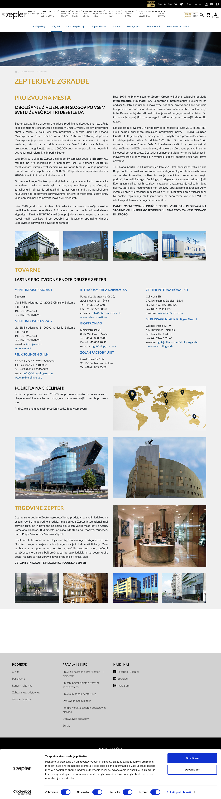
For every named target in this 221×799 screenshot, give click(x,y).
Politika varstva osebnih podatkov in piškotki (84, 709)
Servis (66, 725)
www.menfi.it (23, 348)
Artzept (117, 27)
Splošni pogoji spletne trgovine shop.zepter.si (81, 685)
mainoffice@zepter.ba (170, 313)
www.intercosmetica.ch (94, 317)
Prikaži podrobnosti (179, 792)
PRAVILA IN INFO (75, 664)
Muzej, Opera (133, 27)
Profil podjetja (39, 27)
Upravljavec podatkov (76, 718)
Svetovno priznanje (75, 27)
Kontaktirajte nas (22, 685)
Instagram (123, 685)
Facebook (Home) (128, 671)
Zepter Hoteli (153, 27)
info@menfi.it (34, 344)
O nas (15, 671)
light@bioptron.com (104, 346)
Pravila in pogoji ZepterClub (79, 694)
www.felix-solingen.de (28, 377)
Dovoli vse (192, 758)
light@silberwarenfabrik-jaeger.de (177, 342)
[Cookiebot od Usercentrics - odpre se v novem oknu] (22, 792)
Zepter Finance (99, 27)
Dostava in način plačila (77, 700)
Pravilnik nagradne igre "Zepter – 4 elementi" (83, 673)
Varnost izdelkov (22, 699)
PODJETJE (19, 664)
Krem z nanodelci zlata (178, 27)
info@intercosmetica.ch (106, 313)
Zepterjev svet (28, 72)
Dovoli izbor (192, 769)
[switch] (97, 792)
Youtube (123, 678)
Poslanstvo (18, 678)
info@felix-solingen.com (38, 373)
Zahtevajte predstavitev (26, 692)
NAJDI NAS (121, 664)
